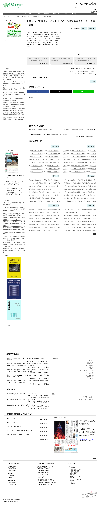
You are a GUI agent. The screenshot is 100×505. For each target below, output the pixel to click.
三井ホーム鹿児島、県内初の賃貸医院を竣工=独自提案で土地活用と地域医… (50, 150)
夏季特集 (91, 367)
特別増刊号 (46, 361)
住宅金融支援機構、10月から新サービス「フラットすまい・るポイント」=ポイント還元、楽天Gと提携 (14, 77)
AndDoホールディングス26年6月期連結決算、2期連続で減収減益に (13, 99)
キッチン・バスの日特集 (87, 370)
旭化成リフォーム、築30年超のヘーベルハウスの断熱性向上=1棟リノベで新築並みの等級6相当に (14, 83)
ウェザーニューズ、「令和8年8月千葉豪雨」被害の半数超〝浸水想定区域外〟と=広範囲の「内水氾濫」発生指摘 (14, 104)
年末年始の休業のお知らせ (14, 426)
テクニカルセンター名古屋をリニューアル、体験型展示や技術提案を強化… (50, 195)
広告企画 (91, 368)
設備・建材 (92, 28)
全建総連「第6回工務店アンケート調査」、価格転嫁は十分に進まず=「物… (50, 212)
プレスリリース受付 (75, 476)
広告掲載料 (11, 475)
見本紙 (10, 477)
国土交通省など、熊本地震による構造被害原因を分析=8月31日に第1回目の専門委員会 (14, 109)
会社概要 (65, 14)
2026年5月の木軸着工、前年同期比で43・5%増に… (43, 221)
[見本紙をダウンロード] (66, 452)
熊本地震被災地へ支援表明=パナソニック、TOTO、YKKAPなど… (47, 192)
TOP (94, 233)
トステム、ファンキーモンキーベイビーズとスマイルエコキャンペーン (85, 59)
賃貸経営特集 (90, 365)
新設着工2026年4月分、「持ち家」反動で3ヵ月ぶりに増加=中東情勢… (48, 227)
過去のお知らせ (44, 439)
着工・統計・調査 (54, 205)
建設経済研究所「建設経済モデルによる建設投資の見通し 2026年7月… (48, 209)
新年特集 (91, 378)
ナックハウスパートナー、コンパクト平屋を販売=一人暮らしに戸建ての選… (50, 168)
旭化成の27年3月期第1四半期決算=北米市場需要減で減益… (45, 162)
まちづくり (91, 205)
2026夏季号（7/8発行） (44, 468)
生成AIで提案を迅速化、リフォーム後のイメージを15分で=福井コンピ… (49, 201)
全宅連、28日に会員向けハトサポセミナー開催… (77, 212)
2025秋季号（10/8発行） (44, 474)
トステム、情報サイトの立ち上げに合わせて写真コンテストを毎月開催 (31, 16)
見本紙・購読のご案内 (44, 14)
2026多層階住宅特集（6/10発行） (46, 480)
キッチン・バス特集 (88, 372)
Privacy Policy (82, 497)
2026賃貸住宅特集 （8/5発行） (45, 479)
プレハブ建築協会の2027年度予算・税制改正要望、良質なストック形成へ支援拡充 (13, 118)
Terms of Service (90, 497)
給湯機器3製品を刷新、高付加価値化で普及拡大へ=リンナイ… (46, 198)
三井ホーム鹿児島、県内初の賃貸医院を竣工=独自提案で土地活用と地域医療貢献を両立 (14, 72)
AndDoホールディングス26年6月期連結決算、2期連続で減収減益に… (48, 159)
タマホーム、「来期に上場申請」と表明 (41, 129)
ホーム (24, 14)
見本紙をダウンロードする (86, 439)
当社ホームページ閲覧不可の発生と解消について (20, 430)
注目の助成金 (45, 397)
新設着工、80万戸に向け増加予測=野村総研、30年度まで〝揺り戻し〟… (49, 218)
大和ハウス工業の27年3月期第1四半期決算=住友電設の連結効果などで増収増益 (13, 214)
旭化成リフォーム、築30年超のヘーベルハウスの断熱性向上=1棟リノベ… (49, 153)
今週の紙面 (32, 14)
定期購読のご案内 (89, 71)
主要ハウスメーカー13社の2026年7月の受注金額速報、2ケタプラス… (48, 156)
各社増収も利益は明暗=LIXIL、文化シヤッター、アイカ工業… (46, 189)
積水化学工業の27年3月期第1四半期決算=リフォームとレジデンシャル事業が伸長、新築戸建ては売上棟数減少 (14, 209)
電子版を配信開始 (75, 472)
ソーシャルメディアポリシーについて (89, 494)
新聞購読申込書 (12, 468)
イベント (6, 16)
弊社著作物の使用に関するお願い (58, 134)
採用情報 (73, 483)
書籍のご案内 (56, 14)
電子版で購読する (89, 73)
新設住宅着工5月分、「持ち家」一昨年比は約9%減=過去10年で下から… (49, 224)
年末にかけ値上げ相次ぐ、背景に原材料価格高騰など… (44, 180)
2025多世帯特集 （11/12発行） (45, 484)
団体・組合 (91, 176)
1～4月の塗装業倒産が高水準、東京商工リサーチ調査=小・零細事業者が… (49, 230)
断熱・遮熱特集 (89, 375)
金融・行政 (91, 146)
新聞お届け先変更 (75, 470)
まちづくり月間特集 (43, 367)
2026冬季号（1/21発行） (44, 472)
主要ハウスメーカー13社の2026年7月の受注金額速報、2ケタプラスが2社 (14, 89)
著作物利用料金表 (13, 482)
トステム (92, 81)
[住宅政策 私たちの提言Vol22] (14, 289)
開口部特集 (90, 377)
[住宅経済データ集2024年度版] (14, 267)
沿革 (72, 482)
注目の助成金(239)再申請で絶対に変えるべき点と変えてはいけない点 (26, 399)
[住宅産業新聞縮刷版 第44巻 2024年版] (14, 310)
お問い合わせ (74, 14)
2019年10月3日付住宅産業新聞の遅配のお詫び (19, 434)
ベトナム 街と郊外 (88, 396)
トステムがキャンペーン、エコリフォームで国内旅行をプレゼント (37, 59)
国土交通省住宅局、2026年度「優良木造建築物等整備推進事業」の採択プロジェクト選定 (14, 94)
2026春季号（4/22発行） (44, 470)
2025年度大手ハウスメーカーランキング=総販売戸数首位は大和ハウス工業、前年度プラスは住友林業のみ (14, 244)
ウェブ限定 (90, 360)
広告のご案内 (73, 474)
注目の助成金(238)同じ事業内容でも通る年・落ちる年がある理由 (25, 405)
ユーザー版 (39, 361)
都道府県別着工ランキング (86, 399)
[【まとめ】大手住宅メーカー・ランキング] (14, 33)
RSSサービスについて (75, 479)
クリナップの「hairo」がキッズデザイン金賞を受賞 (78, 129)
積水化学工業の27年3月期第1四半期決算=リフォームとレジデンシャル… (49, 165)
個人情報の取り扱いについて (91, 493)
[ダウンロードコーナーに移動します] (11, 172)
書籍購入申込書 (12, 470)
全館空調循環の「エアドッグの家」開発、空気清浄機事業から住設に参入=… (50, 186)
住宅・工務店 (55, 146)
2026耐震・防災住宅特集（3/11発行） (47, 482)
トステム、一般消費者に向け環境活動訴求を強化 (61, 59)
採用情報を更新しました (13, 418)
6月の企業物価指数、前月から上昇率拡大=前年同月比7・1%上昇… (47, 215)
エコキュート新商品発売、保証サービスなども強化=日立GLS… (46, 183)
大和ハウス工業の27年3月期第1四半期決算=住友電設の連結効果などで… (49, 171)
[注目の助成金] (14, 25)
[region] (79, 42)
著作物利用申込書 (13, 484)
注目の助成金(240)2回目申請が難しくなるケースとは (21, 394)
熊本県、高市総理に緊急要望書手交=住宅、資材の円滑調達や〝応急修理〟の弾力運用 (13, 114)
